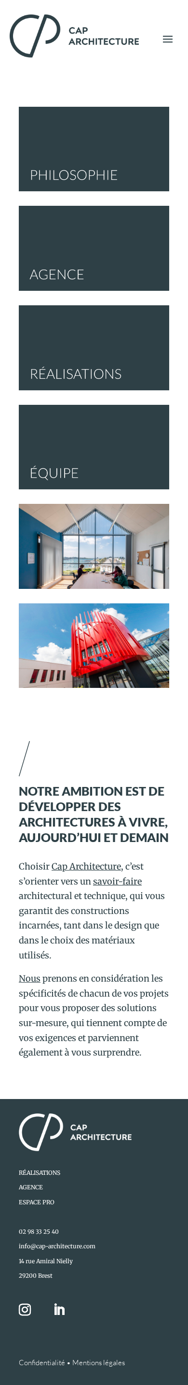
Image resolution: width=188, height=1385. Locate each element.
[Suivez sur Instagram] (31, 1310)
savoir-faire (117, 881)
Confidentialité (42, 1362)
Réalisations (39, 1172)
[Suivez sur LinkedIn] (59, 1310)
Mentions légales (98, 1362)
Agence (31, 1187)
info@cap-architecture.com (57, 1246)
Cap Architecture (86, 866)
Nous (29, 978)
